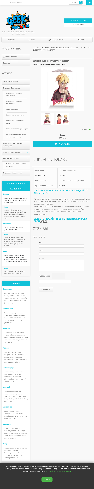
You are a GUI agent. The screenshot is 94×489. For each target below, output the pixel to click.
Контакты (82, 40)
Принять (47, 479)
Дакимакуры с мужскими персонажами (14, 102)
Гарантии (6, 63)
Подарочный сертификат (12, 173)
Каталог (32, 40)
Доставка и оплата (57, 40)
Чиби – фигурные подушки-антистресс (13, 145)
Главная (11, 40)
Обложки (45, 48)
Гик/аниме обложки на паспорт (64, 48)
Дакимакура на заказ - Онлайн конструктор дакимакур (16, 136)
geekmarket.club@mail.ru (17, 2)
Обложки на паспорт (67, 170)
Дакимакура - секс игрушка (15, 115)
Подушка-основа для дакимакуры (17, 129)
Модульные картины (11, 158)
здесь (43, 221)
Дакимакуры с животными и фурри (15, 122)
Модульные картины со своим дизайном (16, 165)
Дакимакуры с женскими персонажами (14, 94)
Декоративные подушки (12, 152)
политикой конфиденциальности (58, 471)
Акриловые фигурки (10, 81)
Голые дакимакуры (12, 109)
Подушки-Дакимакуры (11, 88)
